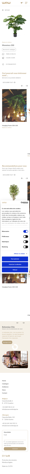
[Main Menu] (26, 3)
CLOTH (10, 466)
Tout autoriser (15, 259)
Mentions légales (7, 462)
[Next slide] (26, 86)
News (4, 390)
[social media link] (3, 456)
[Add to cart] (23, 118)
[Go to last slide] (22, 86)
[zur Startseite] (6, 3)
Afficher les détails (19, 253)
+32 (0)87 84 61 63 (8, 407)
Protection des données (9, 460)
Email (5, 435)
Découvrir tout (8, 82)
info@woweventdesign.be (10, 409)
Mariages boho (7, 342)
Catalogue (5, 384)
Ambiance (5, 387)
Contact (4, 393)
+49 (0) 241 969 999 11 (9, 423)
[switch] (25, 236)
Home (4, 381)
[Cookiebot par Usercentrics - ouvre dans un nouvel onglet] (21, 203)
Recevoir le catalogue (9, 49)
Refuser (15, 270)
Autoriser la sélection (15, 264)
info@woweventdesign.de (10, 426)
